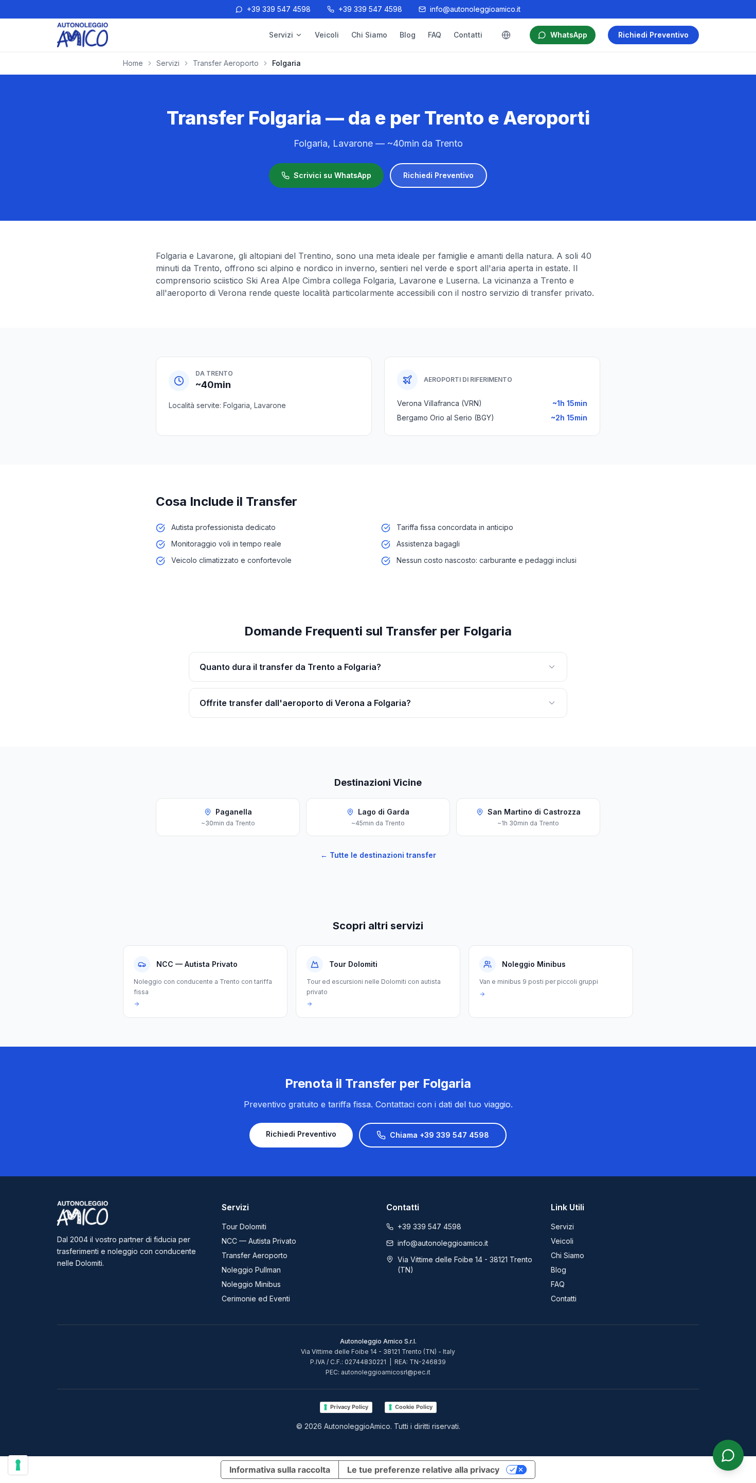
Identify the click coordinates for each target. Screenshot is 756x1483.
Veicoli (327, 34)
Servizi (281, 34)
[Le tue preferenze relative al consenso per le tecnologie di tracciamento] (18, 1465)
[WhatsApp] (728, 1455)
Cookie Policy (414, 1406)
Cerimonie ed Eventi (256, 1298)
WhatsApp (568, 34)
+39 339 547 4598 (279, 9)
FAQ (434, 34)
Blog (408, 34)
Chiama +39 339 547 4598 (439, 1135)
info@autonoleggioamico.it (475, 9)
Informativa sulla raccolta (279, 1469)
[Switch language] (506, 35)
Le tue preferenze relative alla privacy (423, 1469)
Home (133, 63)
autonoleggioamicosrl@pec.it (385, 1372)
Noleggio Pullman (251, 1269)
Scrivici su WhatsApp (332, 175)
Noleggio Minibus (251, 1284)
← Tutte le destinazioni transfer (378, 855)
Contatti (468, 34)
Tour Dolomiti (244, 1226)
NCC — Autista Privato (259, 1241)
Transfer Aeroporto (226, 63)
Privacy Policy (349, 1406)
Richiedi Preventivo (653, 34)
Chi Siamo (369, 34)
